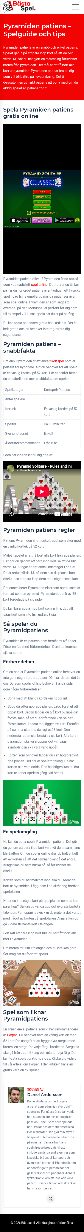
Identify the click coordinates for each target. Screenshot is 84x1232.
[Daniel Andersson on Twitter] (50, 1198)
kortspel (57, 361)
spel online (39, 285)
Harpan (12, 1035)
